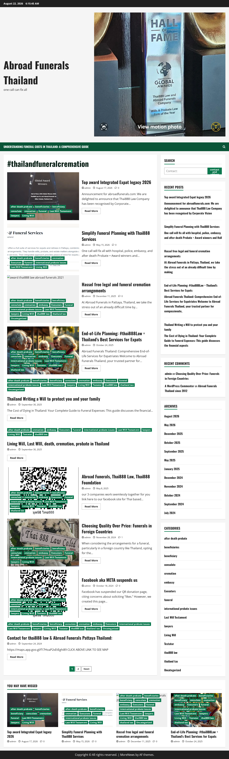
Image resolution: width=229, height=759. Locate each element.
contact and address (214, 171)
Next (86, 669)
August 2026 (171, 416)
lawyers (15, 215)
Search (169, 160)
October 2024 (172, 495)
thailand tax (59, 313)
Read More (93, 211)
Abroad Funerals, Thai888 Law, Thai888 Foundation (116, 479)
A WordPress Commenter (179, 386)
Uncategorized (18, 318)
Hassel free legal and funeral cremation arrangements (116, 287)
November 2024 (173, 486)
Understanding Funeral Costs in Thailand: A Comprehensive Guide (46, 147)
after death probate (21, 206)
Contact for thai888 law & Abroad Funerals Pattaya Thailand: (59, 637)
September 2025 (174, 451)
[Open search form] (224, 146)
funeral (43, 211)
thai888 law (43, 313)
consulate (16, 211)
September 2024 (174, 504)
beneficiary (58, 206)
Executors (16, 262)
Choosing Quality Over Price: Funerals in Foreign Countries (43, 543)
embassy (43, 304)
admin (87, 187)
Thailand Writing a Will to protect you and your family (53, 398)
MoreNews (127, 755)
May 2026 (170, 425)
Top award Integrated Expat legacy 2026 (43, 196)
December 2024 (173, 477)
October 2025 (172, 442)
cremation (30, 211)
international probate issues (51, 262)
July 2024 (169, 513)
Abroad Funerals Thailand (36, 72)
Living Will (28, 215)
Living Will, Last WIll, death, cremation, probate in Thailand (58, 443)
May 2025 (169, 460)
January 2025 (172, 469)
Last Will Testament (60, 211)
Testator (41, 365)
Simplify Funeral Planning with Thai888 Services (43, 248)
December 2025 (173, 433)
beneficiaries (42, 206)
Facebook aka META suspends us (43, 594)
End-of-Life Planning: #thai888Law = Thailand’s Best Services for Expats (113, 336)
